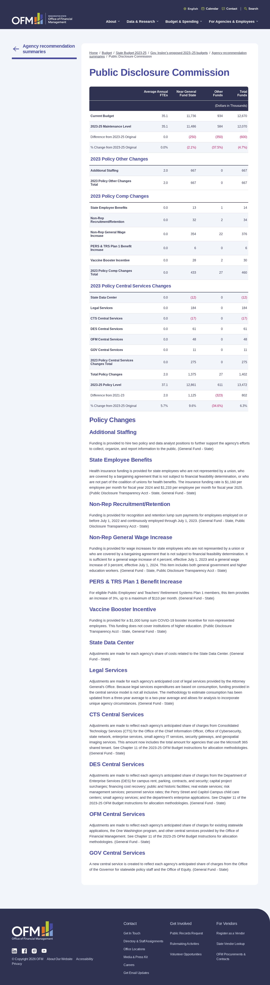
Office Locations (134, 949)
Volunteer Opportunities (186, 954)
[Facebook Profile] (24, 950)
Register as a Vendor (230, 933)
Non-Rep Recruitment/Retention (107, 219)
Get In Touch (132, 933)
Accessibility (84, 959)
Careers (129, 965)
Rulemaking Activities (184, 943)
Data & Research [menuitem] (141, 22)
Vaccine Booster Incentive (110, 260)
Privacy (17, 963)
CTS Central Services (107, 318)
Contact (231, 8)
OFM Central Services (107, 339)
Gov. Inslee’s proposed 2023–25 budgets (179, 53)
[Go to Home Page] (42, 18)
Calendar (212, 8)
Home (93, 53)
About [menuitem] (111, 22)
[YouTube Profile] (44, 950)
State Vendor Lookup (230, 943)
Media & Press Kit (136, 957)
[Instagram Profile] (34, 950)
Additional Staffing (104, 170)
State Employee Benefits (109, 207)
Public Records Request (186, 933)
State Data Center (104, 297)
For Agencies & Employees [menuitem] (232, 22)
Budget (107, 53)
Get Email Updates (136, 973)
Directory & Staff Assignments (143, 941)
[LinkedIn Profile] (14, 951)
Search (253, 8)
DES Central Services (107, 329)
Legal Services (102, 308)
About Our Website (59, 959)
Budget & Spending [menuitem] (181, 22)
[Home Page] (32, 930)
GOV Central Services (107, 350)
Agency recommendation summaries (49, 48)
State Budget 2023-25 (131, 53)
